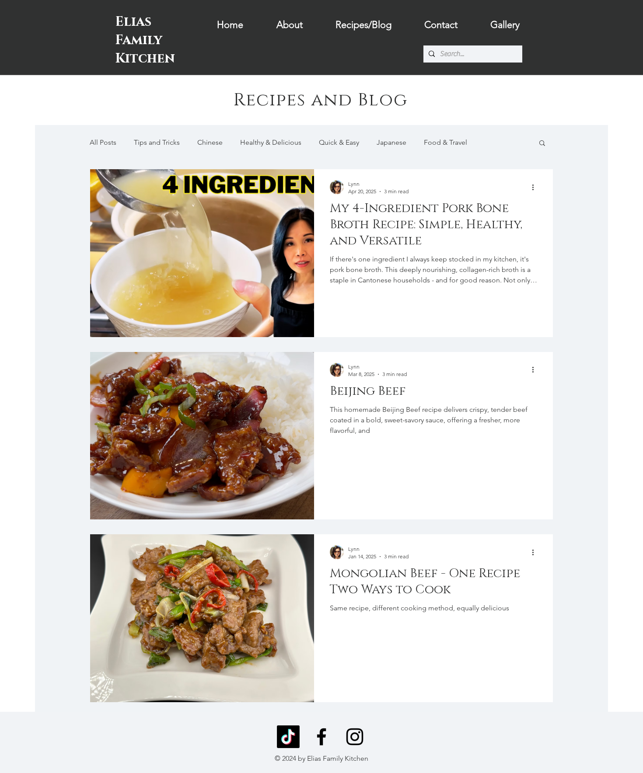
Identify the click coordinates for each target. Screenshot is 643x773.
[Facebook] (321, 736)
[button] (542, 143)
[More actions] (536, 187)
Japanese (391, 142)
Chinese (210, 142)
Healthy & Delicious (270, 142)
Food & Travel (445, 142)
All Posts (103, 142)
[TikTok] (288, 736)
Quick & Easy (339, 142)
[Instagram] (354, 736)
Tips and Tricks (157, 142)
